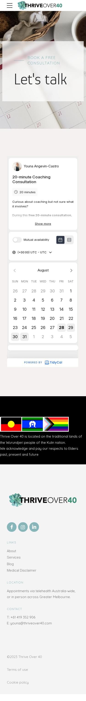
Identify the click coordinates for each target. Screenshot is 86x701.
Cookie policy (18, 682)
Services (14, 557)
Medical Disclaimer (21, 570)
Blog (10, 564)
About (11, 551)
